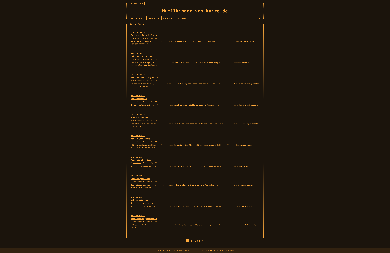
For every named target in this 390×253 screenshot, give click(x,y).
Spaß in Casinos (137, 18)
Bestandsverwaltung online (145, 77)
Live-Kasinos (181, 18)
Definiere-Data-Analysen (144, 35)
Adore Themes (228, 250)
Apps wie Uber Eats (141, 160)
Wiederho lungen (139, 117)
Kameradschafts (139, 98)
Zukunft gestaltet (140, 178)
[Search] (259, 18)
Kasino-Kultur (153, 18)
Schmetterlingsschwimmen (144, 218)
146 (198, 241)
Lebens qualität (139, 200)
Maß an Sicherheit (140, 138)
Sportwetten (167, 18)
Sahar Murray (137, 38)
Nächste (202, 240)
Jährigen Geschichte (141, 56)
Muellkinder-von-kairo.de (195, 11)
